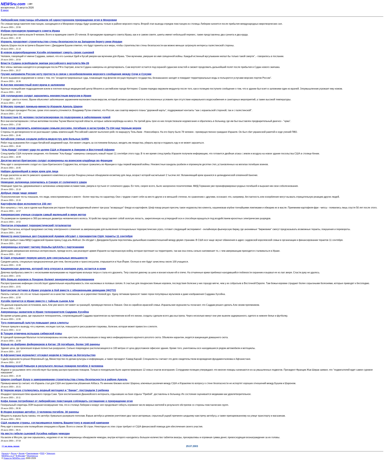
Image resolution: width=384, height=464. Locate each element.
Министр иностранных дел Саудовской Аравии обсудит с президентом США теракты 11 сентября (67, 236)
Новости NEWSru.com (14, 458)
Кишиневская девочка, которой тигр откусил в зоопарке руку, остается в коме (53, 268)
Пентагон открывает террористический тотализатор (36, 225)
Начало (5, 453)
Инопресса (32, 456)
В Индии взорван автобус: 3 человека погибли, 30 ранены (40, 411)
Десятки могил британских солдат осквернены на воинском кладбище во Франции (56, 160)
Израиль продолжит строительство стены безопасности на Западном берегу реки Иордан (61, 41)
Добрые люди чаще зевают (19, 192)
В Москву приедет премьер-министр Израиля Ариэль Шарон (41, 106)
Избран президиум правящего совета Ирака (30, 30)
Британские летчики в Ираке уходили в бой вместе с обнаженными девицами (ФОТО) (58, 290)
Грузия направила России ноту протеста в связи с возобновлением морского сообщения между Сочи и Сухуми (76, 74)
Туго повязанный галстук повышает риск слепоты (35, 322)
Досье (14, 453)
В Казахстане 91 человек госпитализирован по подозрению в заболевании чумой (55, 117)
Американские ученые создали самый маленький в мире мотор (43, 214)
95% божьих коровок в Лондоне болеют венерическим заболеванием (47, 279)
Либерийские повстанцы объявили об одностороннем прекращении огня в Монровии (59, 19)
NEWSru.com (13, 4)
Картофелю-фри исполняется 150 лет (26, 203)
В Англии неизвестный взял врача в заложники (33, 84)
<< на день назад (10, 446)
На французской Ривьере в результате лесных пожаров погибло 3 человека (52, 365)
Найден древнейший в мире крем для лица (29, 171)
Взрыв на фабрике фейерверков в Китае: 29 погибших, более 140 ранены (50, 344)
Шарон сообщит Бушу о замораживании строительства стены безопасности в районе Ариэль (64, 379)
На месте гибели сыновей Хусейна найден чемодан (35, 433)
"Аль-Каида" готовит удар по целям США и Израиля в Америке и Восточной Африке (58, 149)
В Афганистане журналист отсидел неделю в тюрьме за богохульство (48, 355)
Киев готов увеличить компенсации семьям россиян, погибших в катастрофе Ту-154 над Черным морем (71, 128)
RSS (42, 453)
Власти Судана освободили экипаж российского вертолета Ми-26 (45, 63)
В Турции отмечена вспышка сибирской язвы (31, 333)
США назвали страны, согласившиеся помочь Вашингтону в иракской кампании (55, 422)
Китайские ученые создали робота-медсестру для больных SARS (45, 138)
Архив (21, 453)
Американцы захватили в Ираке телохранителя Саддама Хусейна (45, 311)
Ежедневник (32, 453)
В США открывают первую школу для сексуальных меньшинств (44, 257)
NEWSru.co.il (8, 456)
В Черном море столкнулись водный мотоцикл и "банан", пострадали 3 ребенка (55, 390)
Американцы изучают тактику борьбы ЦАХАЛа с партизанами (42, 247)
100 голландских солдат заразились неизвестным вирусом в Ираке (46, 95)
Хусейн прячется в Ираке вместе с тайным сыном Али (37, 301)
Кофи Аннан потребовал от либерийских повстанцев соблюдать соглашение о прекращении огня (67, 401)
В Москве (20, 456)
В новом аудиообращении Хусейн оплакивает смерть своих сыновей (47, 52)
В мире (5, 10)
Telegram (50, 453)
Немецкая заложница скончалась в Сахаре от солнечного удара (44, 182)
